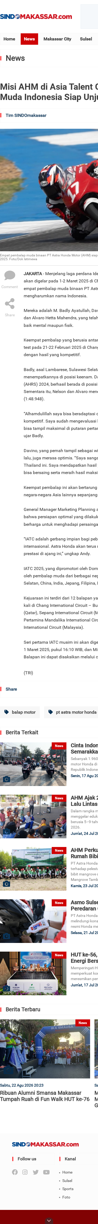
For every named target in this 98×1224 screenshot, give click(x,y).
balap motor (23, 712)
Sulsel (86, 38)
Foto (66, 1197)
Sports (68, 1189)
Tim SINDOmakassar (26, 115)
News (29, 38)
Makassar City (57, 38)
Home (9, 38)
